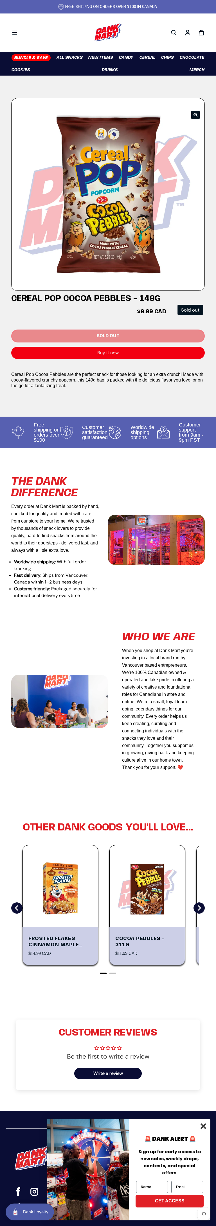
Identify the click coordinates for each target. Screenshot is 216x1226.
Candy (126, 57)
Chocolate (192, 57)
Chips (167, 57)
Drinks (110, 70)
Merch (197, 70)
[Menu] (14, 32)
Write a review (108, 1073)
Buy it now (108, 353)
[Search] (173, 32)
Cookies (21, 70)
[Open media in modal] (195, 115)
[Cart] (201, 32)
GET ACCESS (169, 1200)
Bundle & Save (31, 58)
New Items (100, 57)
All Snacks (70, 57)
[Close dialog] (203, 1126)
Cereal (148, 57)
